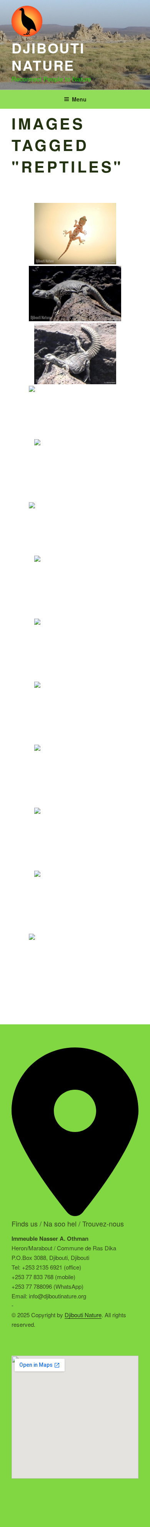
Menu (79, 99)
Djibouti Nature (48, 56)
